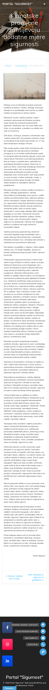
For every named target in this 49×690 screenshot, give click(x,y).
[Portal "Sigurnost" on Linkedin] (7, 661)
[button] (43, 652)
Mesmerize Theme (26, 685)
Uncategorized (21, 65)
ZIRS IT (9, 65)
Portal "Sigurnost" (18, 4)
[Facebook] (7, 627)
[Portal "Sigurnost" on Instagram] (7, 644)
